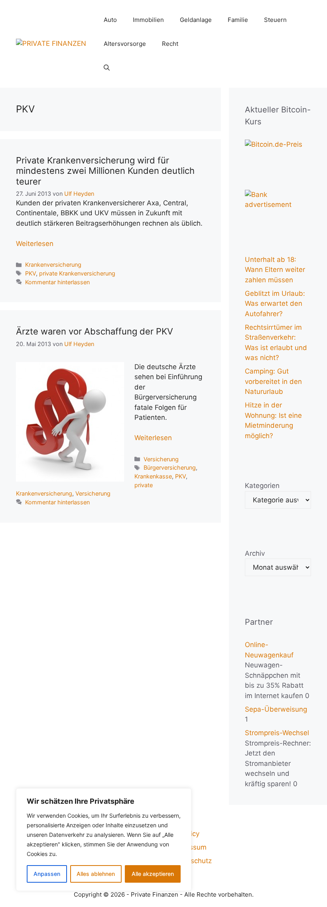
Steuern (275, 20)
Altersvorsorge (125, 43)
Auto (110, 20)
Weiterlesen (34, 244)
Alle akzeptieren (153, 873)
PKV (30, 273)
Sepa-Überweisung (276, 709)
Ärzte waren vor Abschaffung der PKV (94, 331)
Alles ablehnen (96, 873)
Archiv (255, 553)
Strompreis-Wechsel (277, 733)
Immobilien (148, 20)
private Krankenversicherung (77, 273)
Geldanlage (196, 20)
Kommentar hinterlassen (57, 282)
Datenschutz (191, 861)
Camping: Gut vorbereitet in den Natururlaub (273, 381)
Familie (238, 20)
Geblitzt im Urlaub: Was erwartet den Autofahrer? (275, 303)
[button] (107, 68)
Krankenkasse (153, 476)
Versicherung (161, 459)
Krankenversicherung (53, 264)
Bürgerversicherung (170, 467)
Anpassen (46, 873)
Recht (170, 43)
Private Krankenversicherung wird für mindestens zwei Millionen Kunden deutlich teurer (105, 171)
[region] (103, 839)
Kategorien (262, 486)
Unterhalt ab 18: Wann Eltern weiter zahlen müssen (275, 270)
